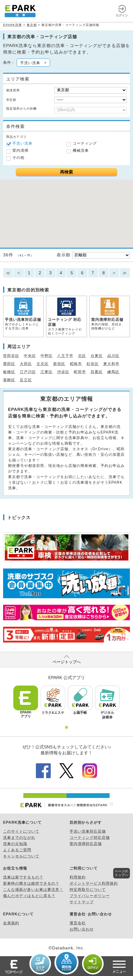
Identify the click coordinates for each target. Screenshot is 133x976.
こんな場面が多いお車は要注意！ (33, 889)
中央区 (30, 356)
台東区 (97, 356)
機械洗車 (81, 150)
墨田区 (9, 364)
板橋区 (9, 372)
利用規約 (78, 877)
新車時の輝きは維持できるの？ (31, 883)
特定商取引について (88, 889)
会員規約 (11, 923)
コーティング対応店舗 (90, 837)
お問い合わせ (82, 929)
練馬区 (113, 372)
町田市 (80, 372)
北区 (82, 356)
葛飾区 (9, 380)
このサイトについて (21, 831)
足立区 (26, 380)
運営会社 (78, 923)
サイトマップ (82, 902)
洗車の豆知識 (15, 844)
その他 (18, 157)
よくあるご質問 (17, 850)
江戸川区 (28, 372)
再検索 (66, 171)
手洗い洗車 (22, 143)
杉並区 (93, 364)
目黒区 (97, 372)
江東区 (47, 372)
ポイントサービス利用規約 (94, 883)
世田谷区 (11, 356)
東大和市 (111, 364)
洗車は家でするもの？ (23, 877)
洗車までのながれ (19, 837)
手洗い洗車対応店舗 (88, 831)
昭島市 (76, 364)
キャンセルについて (21, 856)
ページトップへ (67, 662)
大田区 (26, 364)
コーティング (85, 143)
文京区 (42, 364)
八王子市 (65, 356)
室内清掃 (20, 150)
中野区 (47, 356)
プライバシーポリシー (90, 896)
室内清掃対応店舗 (86, 844)
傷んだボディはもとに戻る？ (29, 896)
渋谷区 (63, 372)
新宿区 (59, 364)
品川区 (113, 356)
